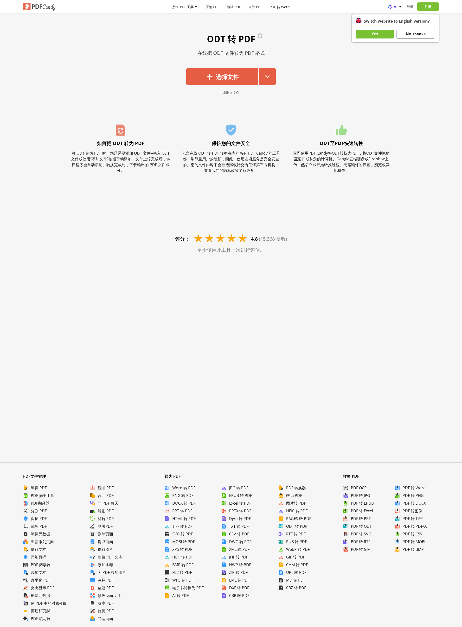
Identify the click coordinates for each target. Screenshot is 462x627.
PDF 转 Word (280, 6)
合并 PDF (255, 6)
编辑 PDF (234, 6)
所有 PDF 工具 (183, 6)
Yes (375, 34)
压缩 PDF (212, 6)
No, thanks (416, 34)
